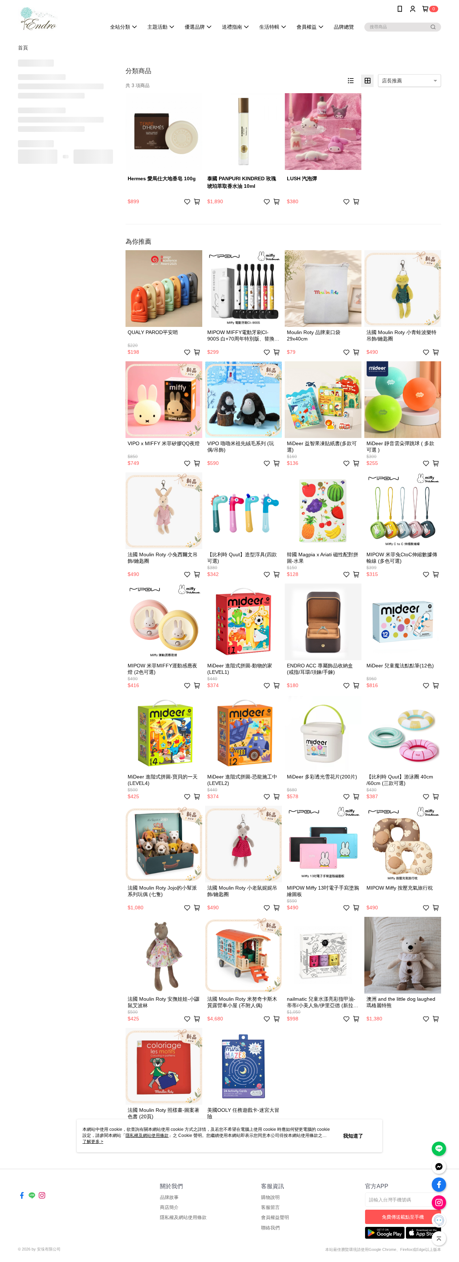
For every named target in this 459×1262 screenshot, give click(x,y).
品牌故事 (169, 1197)
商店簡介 (169, 1207)
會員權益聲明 (275, 1217)
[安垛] (58, 18)
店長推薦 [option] (392, 81)
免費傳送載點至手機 (403, 1217)
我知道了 (353, 1136)
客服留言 (270, 1207)
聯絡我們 (270, 1227)
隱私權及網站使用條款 (183, 1217)
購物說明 (270, 1197)
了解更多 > (92, 1141)
